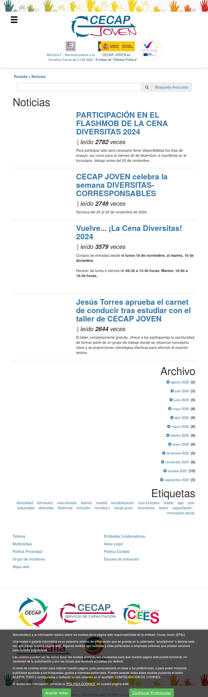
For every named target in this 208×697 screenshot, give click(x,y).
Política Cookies (117, 551)
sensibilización (122, 502)
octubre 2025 (177, 470)
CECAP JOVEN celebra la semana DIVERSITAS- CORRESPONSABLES (122, 184)
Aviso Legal (113, 543)
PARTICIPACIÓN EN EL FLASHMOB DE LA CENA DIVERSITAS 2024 (122, 123)
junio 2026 (181, 399)
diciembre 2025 (177, 453)
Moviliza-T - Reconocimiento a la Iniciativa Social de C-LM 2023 (71, 57)
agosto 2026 (179, 382)
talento (86, 502)
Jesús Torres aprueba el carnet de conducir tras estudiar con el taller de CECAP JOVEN (133, 310)
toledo (169, 502)
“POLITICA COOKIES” (81, 684)
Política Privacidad (27, 551)
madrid (101, 502)
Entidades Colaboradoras (124, 536)
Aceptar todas (56, 692)
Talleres (19, 536)
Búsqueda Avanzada (171, 87)
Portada (20, 76)
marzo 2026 (179, 426)
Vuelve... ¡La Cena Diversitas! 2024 (129, 232)
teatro (163, 507)
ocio (191, 502)
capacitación (182, 507)
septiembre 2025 (176, 479)
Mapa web (21, 566)
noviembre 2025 (176, 462)
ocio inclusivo (149, 502)
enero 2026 (180, 444)
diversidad (24, 502)
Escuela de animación (121, 559)
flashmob (65, 507)
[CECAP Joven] (104, 25)
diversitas (46, 507)
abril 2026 (181, 417)
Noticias (38, 76)
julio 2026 (181, 390)
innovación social (180, 512)
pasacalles (26, 507)
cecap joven (123, 507)
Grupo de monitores (29, 559)
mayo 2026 (180, 408)
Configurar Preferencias (151, 692)
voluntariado (67, 502)
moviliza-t (102, 507)
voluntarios (146, 507)
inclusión (84, 507)
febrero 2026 (179, 435)
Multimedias (22, 543)
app (181, 502)
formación (45, 502)
